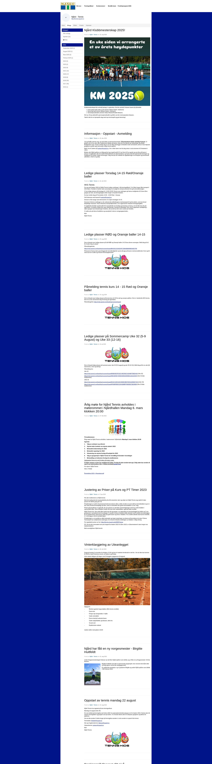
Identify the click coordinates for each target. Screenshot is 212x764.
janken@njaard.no (103, 148)
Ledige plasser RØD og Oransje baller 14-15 (114, 234)
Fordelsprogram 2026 (124, 6)
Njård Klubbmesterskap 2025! (104, 30)
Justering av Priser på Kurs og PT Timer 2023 (115, 489)
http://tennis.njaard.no (77, 19)
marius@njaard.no (106, 197)
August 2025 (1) (67, 51)
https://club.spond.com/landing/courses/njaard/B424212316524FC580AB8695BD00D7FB (110, 248)
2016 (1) (65, 87)
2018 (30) (66, 80)
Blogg (69, 25)
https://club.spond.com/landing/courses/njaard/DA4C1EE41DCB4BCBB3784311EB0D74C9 (111, 382)
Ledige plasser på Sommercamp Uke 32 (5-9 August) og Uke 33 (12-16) (115, 338)
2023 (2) (65, 64)
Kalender (88, 25)
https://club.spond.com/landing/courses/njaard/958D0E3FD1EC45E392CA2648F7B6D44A (111, 373)
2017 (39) (66, 83)
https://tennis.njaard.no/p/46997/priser (112, 522)
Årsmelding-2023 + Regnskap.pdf (94, 473)
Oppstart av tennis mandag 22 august (110, 700)
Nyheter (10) (66, 36)
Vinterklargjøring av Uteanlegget (106, 544)
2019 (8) (65, 77)
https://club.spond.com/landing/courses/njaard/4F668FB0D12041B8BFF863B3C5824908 (110, 384)
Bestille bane (112, 6)
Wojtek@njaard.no (96, 720)
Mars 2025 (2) (67, 54)
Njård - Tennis (93, 34)
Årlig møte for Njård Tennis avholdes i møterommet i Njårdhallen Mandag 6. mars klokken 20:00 (113, 408)
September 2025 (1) (69, 48)
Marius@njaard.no (104, 723)
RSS (65, 40)
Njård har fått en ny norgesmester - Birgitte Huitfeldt (113, 650)
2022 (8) (65, 67)
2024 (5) (65, 61)
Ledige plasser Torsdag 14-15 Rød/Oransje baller (113, 174)
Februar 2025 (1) (68, 58)
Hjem (63, 25)
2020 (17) (66, 74)
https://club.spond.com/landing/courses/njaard (107, 302)
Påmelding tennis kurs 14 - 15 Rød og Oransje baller (116, 288)
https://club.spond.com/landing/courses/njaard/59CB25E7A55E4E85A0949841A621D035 (110, 376)
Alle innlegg (66, 33)
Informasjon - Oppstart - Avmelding (108, 133)
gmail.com (117, 464)
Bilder (75, 25)
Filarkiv (81, 25)
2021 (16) (66, 71)
